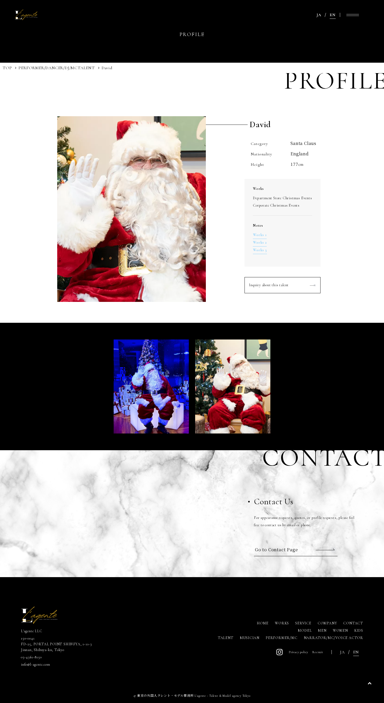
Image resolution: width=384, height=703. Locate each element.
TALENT (86, 68)
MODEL (305, 630)
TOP (7, 68)
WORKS (282, 623)
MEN (322, 630)
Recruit (317, 652)
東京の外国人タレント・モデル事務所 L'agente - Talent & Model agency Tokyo (194, 696)
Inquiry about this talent (269, 285)
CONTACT (353, 623)
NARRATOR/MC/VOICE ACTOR (333, 638)
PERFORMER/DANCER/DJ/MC (48, 68)
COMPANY (327, 623)
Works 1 (260, 235)
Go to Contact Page (276, 550)
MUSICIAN (249, 638)
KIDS (358, 630)
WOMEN (340, 630)
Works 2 (260, 242)
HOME (263, 623)
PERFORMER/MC (282, 638)
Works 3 (260, 250)
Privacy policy (298, 652)
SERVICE (303, 623)
